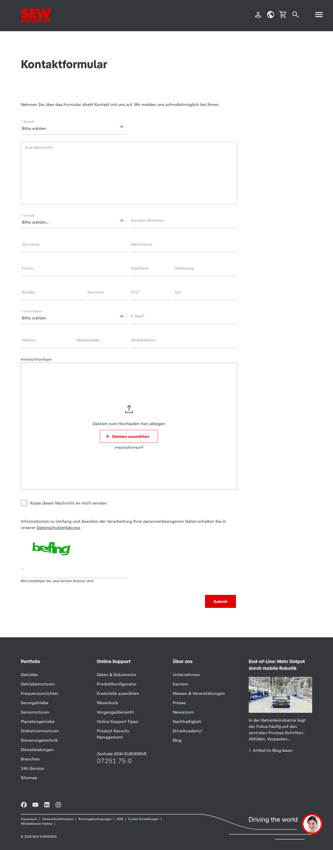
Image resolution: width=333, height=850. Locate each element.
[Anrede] (74, 220)
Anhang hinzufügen (36, 359)
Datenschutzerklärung (58, 527)
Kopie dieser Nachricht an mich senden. (69, 503)
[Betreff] (74, 127)
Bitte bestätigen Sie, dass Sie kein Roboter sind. (57, 580)
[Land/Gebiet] (74, 316)
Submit (220, 601)
